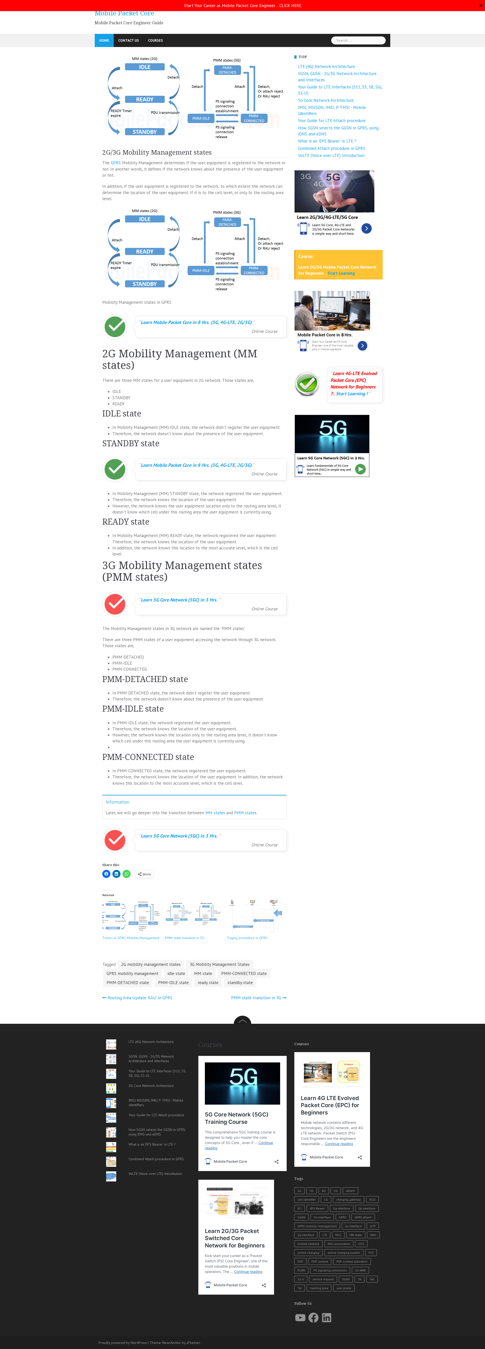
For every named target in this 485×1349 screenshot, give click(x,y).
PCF (371, 1252)
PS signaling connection (330, 1270)
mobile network (308, 1244)
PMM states (245, 813)
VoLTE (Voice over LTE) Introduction (331, 155)
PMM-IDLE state (173, 982)
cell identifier (307, 1199)
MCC (338, 1235)
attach (350, 1191)
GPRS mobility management (132, 973)
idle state (176, 973)
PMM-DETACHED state (128, 982)
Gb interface (366, 1208)
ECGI (372, 1199)
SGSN (346, 1279)
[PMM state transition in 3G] (194, 916)
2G (299, 1191)
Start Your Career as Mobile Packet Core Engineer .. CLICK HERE (242, 5)
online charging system (344, 1252)
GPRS (116, 163)
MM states (215, 813)
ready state (208, 982)
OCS (361, 1244)
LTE (325, 1235)
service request (323, 1279)
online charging (308, 1252)
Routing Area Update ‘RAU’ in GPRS (140, 998)
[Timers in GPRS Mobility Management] (131, 916)
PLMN (301, 1270)
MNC (373, 1235)
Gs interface (353, 1226)
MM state (203, 973)
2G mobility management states (151, 964)
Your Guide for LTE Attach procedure (332, 120)
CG (326, 1199)
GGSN (301, 1217)
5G (336, 1191)
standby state (240, 982)
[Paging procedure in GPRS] (256, 916)
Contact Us (128, 40)
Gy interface (306, 1235)
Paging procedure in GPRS (247, 938)
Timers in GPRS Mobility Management (130, 938)
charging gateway (348, 1199)
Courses (155, 40)
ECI (300, 1208)
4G (324, 1191)
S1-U (301, 1279)
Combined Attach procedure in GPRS (331, 148)
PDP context (319, 1261)
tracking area (319, 1288)
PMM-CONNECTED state (244, 973)
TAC (372, 1279)
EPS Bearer (317, 1208)
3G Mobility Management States (220, 964)
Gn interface (322, 1217)
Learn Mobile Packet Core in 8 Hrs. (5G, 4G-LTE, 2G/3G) (196, 322)
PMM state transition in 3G (184, 938)
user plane (343, 1288)
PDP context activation (352, 1261)
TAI (300, 1288)
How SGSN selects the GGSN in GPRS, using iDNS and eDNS (157, 1131)
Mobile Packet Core (124, 13)
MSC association (339, 1244)
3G (311, 1191)
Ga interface (341, 1208)
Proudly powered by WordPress (123, 1342)
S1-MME (360, 1270)
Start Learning (341, 273)
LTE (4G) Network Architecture (326, 66)
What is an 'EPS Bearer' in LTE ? (327, 141)
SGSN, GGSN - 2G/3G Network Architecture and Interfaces (151, 1058)
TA (359, 1279)
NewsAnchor (171, 1342)
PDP (300, 1261)
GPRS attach (363, 1217)
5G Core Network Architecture (326, 100)
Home (104, 40)
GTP (373, 1226)
